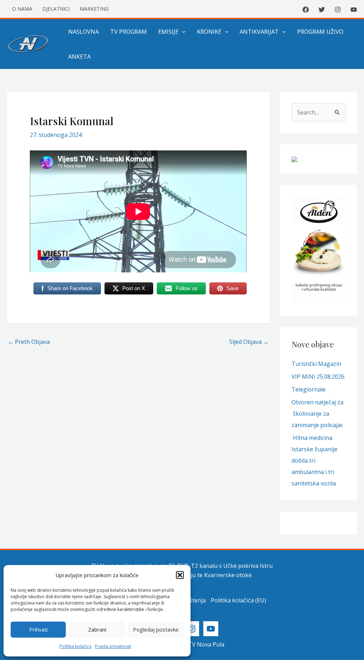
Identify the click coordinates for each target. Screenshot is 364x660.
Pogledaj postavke (156, 629)
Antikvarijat (259, 32)
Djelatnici (56, 8)
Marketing (94, 8)
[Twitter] (321, 9)
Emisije (168, 32)
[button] (179, 575)
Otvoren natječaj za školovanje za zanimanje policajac (317, 413)
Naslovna (83, 32)
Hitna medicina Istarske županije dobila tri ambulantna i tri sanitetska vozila (314, 460)
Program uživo (320, 32)
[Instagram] (337, 9)
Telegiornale (308, 389)
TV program (128, 32)
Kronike (209, 32)
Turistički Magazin (316, 364)
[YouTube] (353, 9)
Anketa (79, 56)
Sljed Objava (249, 342)
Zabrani (97, 629)
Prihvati (38, 629)
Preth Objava (29, 342)
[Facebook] (306, 9)
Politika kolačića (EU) (238, 600)
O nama (22, 8)
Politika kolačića (75, 646)
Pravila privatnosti (113, 646)
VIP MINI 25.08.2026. (318, 376)
